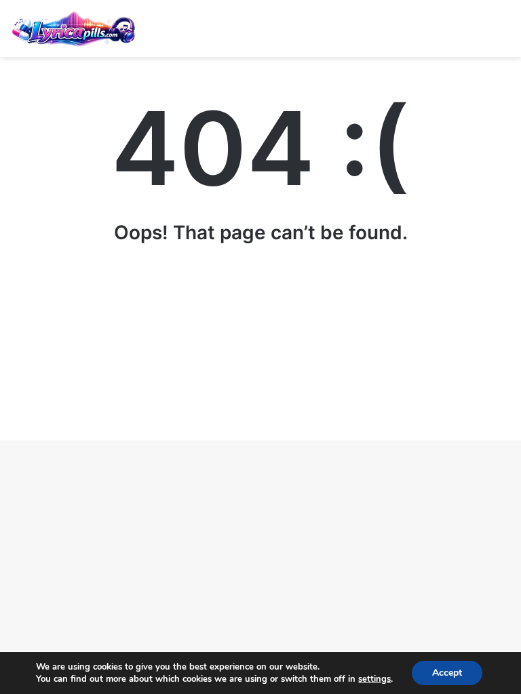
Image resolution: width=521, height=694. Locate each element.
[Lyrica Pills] (74, 28)
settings (374, 679)
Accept (447, 672)
